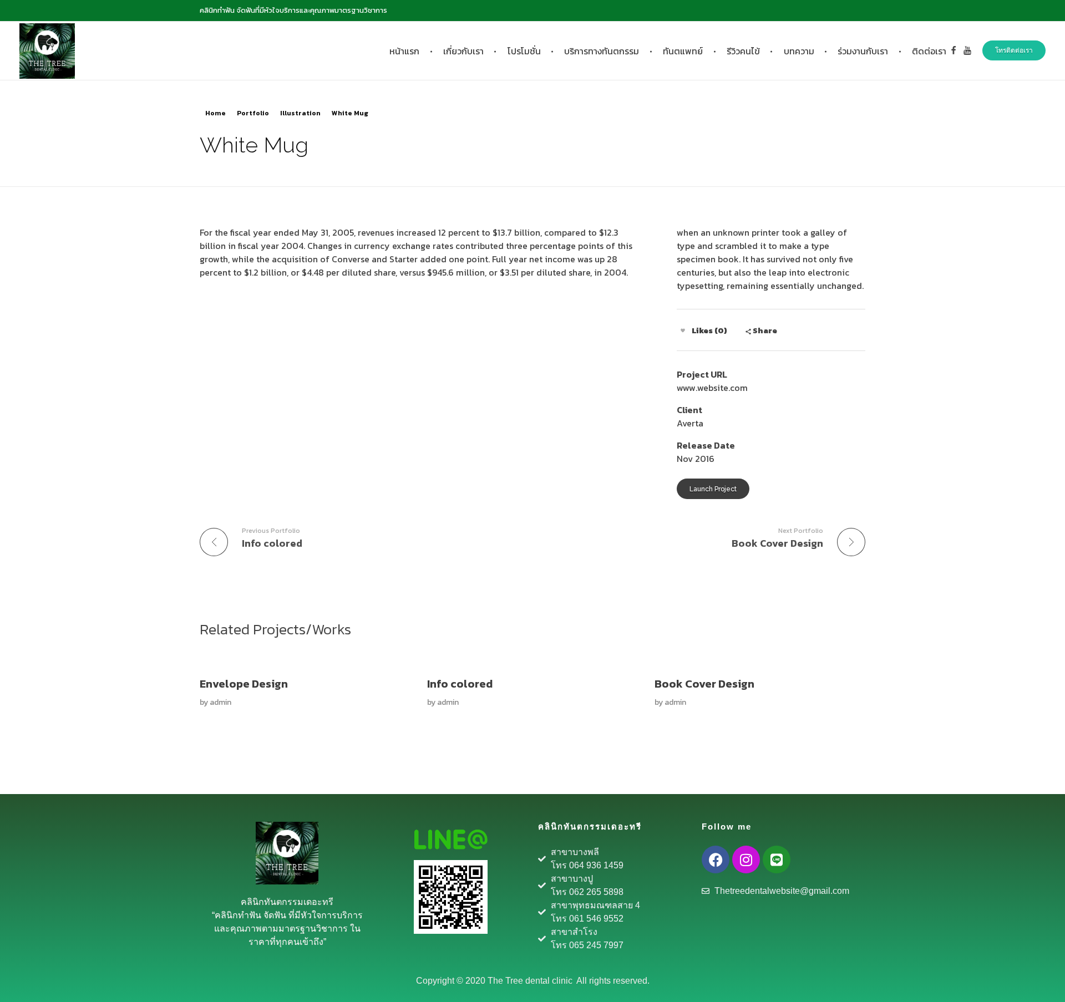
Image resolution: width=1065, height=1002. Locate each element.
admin (220, 702)
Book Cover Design (704, 683)
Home (215, 113)
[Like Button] (683, 330)
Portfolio (253, 113)
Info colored (460, 683)
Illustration (300, 113)
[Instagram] (746, 859)
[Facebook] (715, 859)
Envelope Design (244, 683)
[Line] (776, 859)
